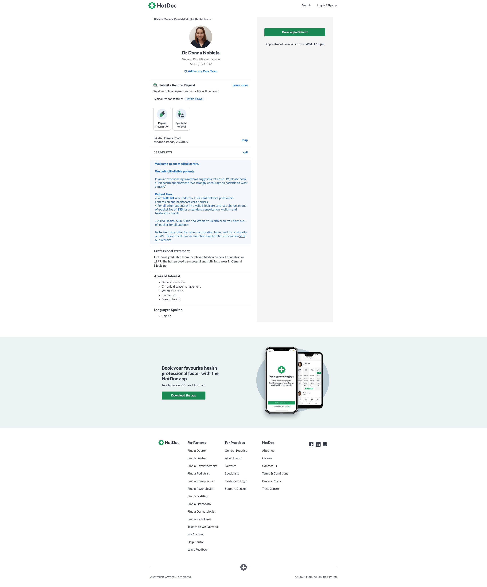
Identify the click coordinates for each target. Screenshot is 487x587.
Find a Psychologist (200, 488)
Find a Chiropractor (201, 481)
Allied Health (233, 458)
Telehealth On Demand (203, 526)
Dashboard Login (236, 481)
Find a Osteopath (199, 504)
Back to (183, 19)
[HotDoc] (162, 5)
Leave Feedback (198, 549)
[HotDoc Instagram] (324, 444)
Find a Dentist (197, 458)
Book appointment (295, 32)
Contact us (269, 465)
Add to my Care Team (202, 71)
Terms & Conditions (275, 473)
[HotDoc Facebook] (311, 444)
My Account (196, 534)
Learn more (240, 85)
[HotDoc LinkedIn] (318, 444)
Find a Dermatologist (202, 511)
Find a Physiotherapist (202, 465)
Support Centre (235, 488)
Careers (267, 458)
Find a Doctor (197, 450)
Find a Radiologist (199, 519)
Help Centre (196, 542)
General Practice (236, 450)
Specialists (232, 473)
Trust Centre (270, 488)
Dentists (230, 465)
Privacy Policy (271, 481)
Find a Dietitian (198, 496)
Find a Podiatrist (199, 473)
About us (268, 450)
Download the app (183, 395)
